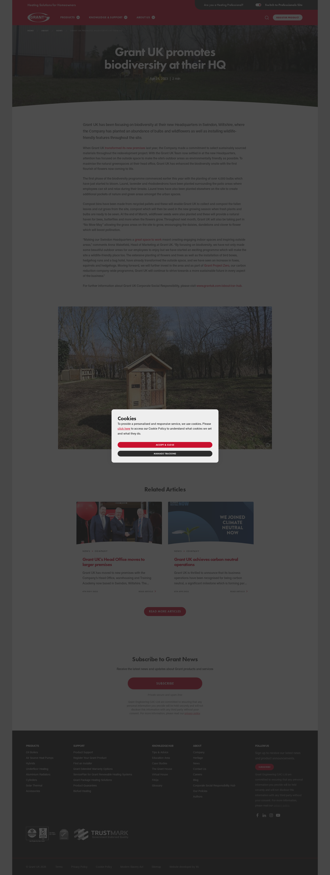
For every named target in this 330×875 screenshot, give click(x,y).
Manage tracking (165, 453)
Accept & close (165, 444)
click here (124, 428)
